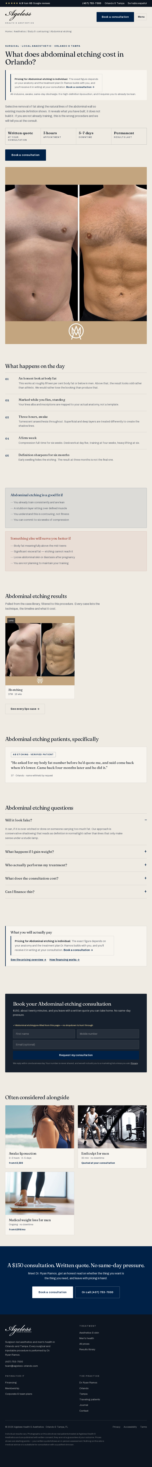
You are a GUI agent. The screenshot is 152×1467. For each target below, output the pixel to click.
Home (8, 31)
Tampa (83, 1393)
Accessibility (130, 1427)
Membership (12, 1388)
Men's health (86, 1338)
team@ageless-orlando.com (21, 1365)
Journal (83, 1405)
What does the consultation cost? (31, 878)
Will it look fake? (18, 820)
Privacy (134, 1063)
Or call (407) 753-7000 (97, 1292)
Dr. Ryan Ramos (88, 1382)
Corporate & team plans (18, 1393)
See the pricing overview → (28, 959)
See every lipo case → (25, 709)
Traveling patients (89, 1399)
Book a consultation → (80, 87)
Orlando (84, 1388)
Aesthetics (20, 31)
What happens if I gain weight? (29, 852)
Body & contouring (38, 31)
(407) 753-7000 (91, 3)
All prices (84, 1343)
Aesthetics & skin (89, 1332)
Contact (83, 1410)
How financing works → (64, 959)
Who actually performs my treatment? (36, 865)
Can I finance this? (19, 892)
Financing (11, 1382)
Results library (87, 1349)
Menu (141, 17)
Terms (143, 1427)
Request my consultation (76, 1055)
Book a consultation (115, 17)
